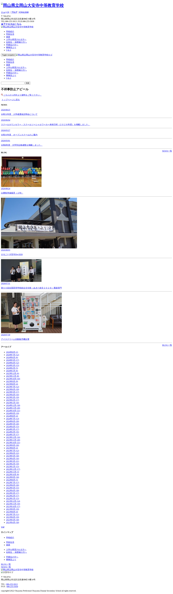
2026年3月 (12, 365)
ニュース (5, 12)
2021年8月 (12, 512)
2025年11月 (12, 376)
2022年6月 (12, 485)
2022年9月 (12, 477)
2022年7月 (12, 482)
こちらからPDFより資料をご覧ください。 (22, 95)
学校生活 (10, 34)
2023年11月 (13, 440)
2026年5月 (12, 360)
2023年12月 (13, 437)
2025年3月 (12, 397)
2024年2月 (12, 432)
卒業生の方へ (12, 45)
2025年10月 (13, 379)
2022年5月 (12, 488)
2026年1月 (12, 371)
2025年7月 (12, 387)
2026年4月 (12, 363)
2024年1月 (12, 435)
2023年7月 (12, 451)
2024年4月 (12, 427)
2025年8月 (12, 384)
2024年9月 (12, 413)
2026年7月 (12, 355)
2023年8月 (12, 448)
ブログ (14, 12)
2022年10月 (12, 474)
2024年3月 (12, 429)
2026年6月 (12, 357)
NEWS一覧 (167, 151)
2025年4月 (12, 395)
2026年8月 (12, 352)
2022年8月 (12, 480)
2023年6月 (12, 453)
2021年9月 (12, 509)
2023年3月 (12, 461)
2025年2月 (12, 400)
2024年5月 (12, 424)
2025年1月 (12, 403)
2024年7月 (12, 419)
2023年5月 (12, 456)
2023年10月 (13, 443)
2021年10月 (13, 506)
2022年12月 (13, 469)
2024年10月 (13, 411)
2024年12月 (13, 405)
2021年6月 (12, 517)
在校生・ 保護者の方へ (16, 42)
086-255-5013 (12, 584)
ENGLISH (23, 12)
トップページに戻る (11, 100)
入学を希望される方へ (16, 39)
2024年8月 (12, 416)
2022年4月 (12, 490)
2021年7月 (12, 514)
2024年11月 (13, 408)
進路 (8, 37)
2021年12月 (13, 501)
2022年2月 (12, 496)
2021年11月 (13, 504)
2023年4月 (12, 459)
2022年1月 (12, 498)
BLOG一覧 (167, 345)
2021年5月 (12, 520)
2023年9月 (12, 445)
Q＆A (8, 50)
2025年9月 (12, 381)
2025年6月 (12, 389)
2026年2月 (12, 368)
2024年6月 (12, 421)
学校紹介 (10, 31)
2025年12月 (12, 373)
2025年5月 (12, 392)
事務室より (11, 47)
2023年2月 (12, 464)
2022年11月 (12, 472)
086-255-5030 (12, 586)
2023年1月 (12, 466)
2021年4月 (12, 522)
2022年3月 (12, 493)
